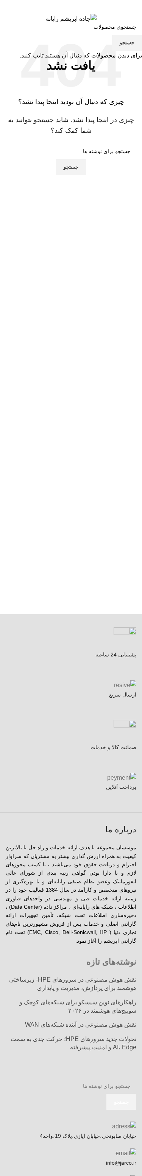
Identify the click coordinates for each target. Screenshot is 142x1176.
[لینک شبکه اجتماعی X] (80, 5)
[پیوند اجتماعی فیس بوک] (90, 5)
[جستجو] (5, 18)
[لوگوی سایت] (71, 18)
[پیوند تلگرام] (51, 5)
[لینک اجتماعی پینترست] (71, 5)
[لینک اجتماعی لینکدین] (61, 5)
